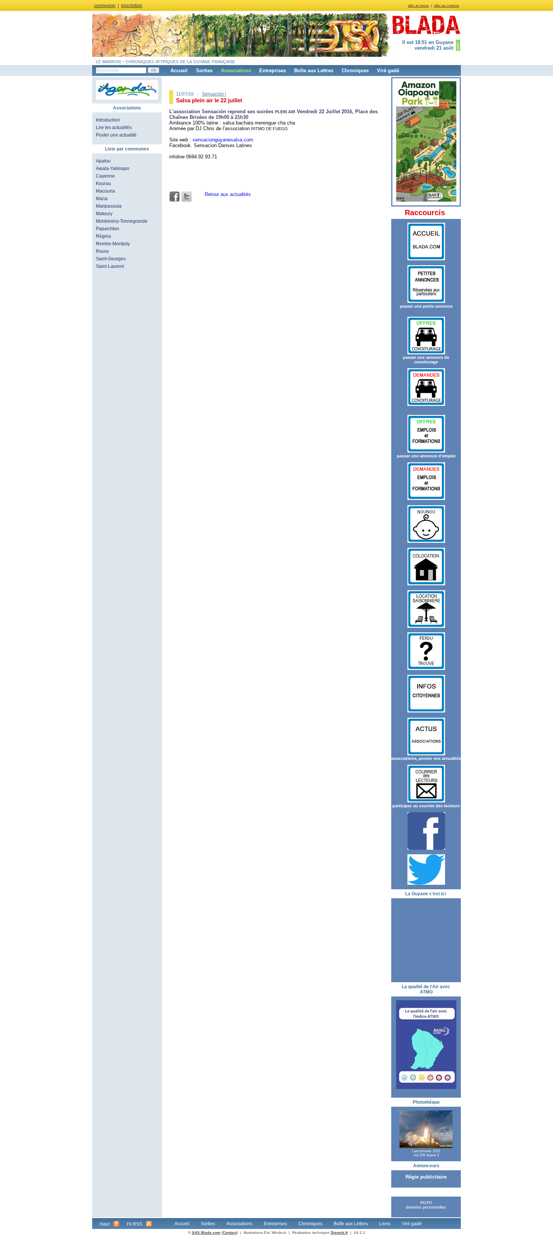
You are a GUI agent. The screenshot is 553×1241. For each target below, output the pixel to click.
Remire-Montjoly (113, 243)
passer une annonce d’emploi (426, 456)
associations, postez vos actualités (426, 758)
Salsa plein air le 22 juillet (209, 100)
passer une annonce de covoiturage (426, 359)
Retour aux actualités (228, 194)
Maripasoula (109, 206)
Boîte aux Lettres (313, 70)
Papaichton (107, 228)
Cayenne (105, 176)
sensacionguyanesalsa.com (223, 140)
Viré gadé (388, 70)
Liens (384, 1223)
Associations (236, 70)
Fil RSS (134, 1224)
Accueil (179, 70)
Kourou (103, 183)
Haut (104, 1224)
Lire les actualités (114, 127)
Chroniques (355, 70)
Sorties (204, 70)
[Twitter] (186, 196)
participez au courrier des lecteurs (426, 806)
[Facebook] (174, 196)
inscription (131, 5)
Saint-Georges (111, 258)
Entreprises (272, 70)
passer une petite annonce (426, 306)
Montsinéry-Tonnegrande (121, 221)
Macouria (105, 191)
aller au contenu (446, 6)
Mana (102, 198)
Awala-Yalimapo (112, 168)
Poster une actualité (116, 135)
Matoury (104, 213)
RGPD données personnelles (426, 1204)
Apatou (103, 161)
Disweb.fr (339, 1232)
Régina (103, 236)
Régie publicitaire (426, 1177)
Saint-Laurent (110, 266)
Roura (102, 251)
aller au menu (418, 6)
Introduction (108, 120)
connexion (104, 5)
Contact (230, 1232)
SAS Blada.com (206, 1232)
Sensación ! (214, 94)
